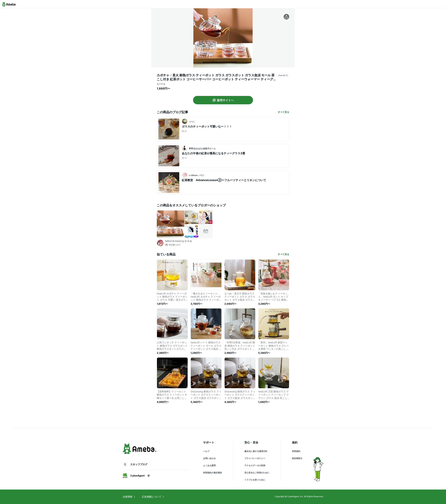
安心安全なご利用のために (257, 472)
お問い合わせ (209, 458)
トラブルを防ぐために (254, 479)
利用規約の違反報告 (212, 472)
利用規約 (296, 451)
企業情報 (127, 496)
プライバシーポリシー (254, 458)
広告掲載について (151, 496)
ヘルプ (206, 451)
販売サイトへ (225, 100)
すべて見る (283, 112)
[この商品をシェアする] (286, 16)
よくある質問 (209, 465)
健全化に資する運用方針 (255, 451)
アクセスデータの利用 (254, 465)
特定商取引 (297, 458)
